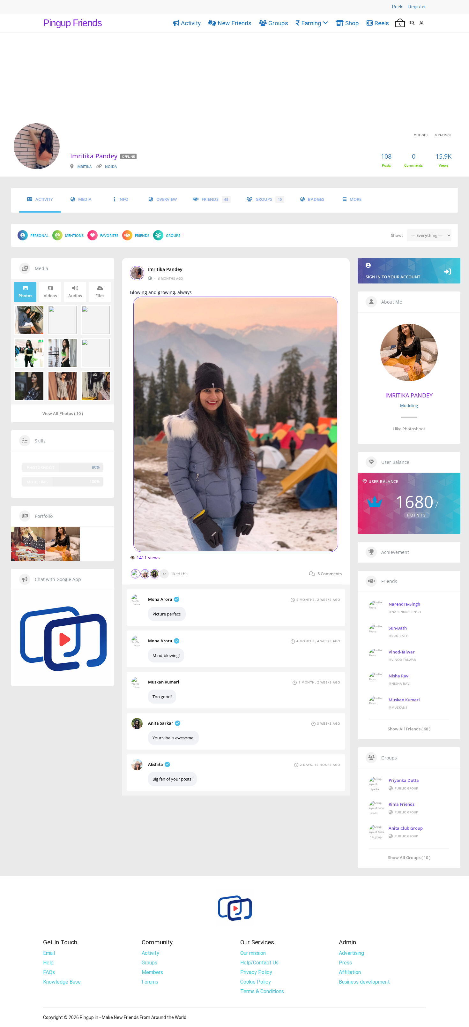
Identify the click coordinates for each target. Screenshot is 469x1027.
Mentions (74, 235)
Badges (316, 199)
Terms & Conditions (262, 991)
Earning (311, 23)
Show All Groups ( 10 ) (409, 857)
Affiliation (350, 972)
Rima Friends (401, 804)
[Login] (421, 23)
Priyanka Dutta (404, 780)
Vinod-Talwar (402, 652)
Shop (352, 23)
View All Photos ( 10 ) (62, 413)
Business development (364, 982)
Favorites (109, 235)
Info (123, 199)
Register (417, 6)
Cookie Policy (255, 982)
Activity (191, 23)
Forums (150, 982)
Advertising (351, 953)
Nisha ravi (399, 676)
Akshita (155, 764)
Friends (215, 199)
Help (48, 963)
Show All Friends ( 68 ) (409, 728)
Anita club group (406, 828)
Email (49, 953)
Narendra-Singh (404, 604)
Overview (166, 199)
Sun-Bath (398, 628)
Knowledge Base (62, 982)
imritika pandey (165, 269)
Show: (397, 235)
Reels (398, 6)
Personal (39, 235)
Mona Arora (160, 599)
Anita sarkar (160, 723)
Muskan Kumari (163, 682)
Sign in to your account (393, 277)
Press (345, 963)
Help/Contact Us (259, 963)
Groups (278, 23)
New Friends (234, 23)
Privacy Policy (256, 972)
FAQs (49, 972)
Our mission (253, 953)
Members (152, 972)
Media (85, 199)
